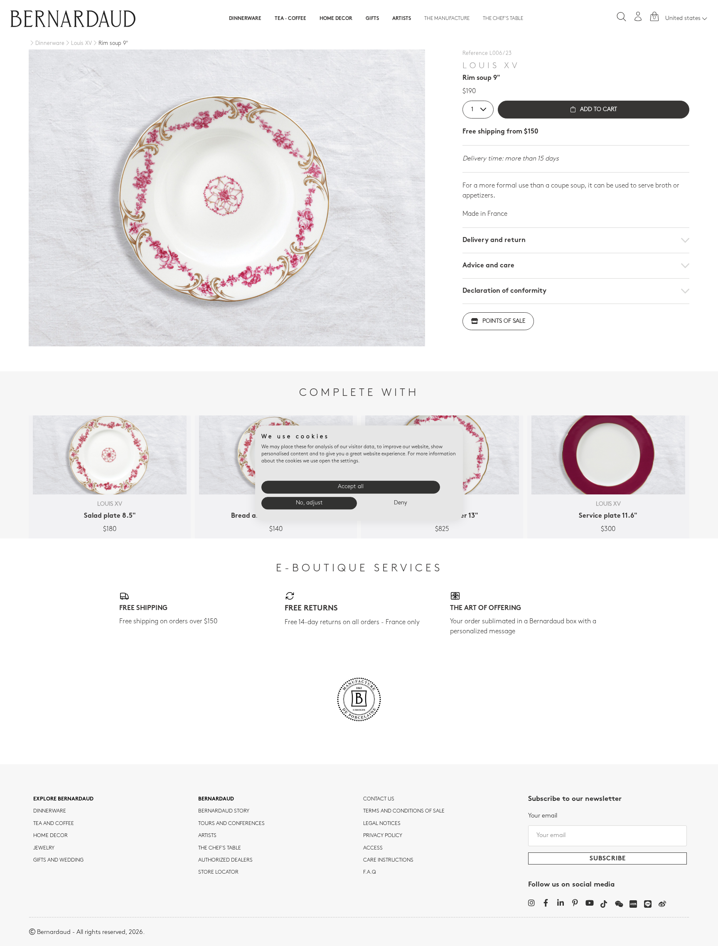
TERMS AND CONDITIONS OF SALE (404, 811)
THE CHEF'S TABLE (219, 848)
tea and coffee (53, 823)
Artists (401, 18)
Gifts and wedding (58, 860)
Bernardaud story (223, 811)
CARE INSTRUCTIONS (388, 860)
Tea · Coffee (290, 18)
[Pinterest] (575, 903)
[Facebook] (545, 903)
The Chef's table (503, 18)
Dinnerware (245, 18)
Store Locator (218, 872)
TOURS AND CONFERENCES (231, 823)
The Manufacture (447, 18)
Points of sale (503, 321)
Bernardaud (216, 799)
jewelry (43, 848)
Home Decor (336, 18)
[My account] (638, 16)
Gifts (372, 18)
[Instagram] (531, 903)
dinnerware (49, 811)
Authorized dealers (225, 860)
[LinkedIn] (560, 903)
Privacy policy (382, 835)
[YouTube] (589, 903)
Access (373, 848)
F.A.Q (369, 872)
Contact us (378, 799)
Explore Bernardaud (63, 799)
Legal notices (382, 823)
